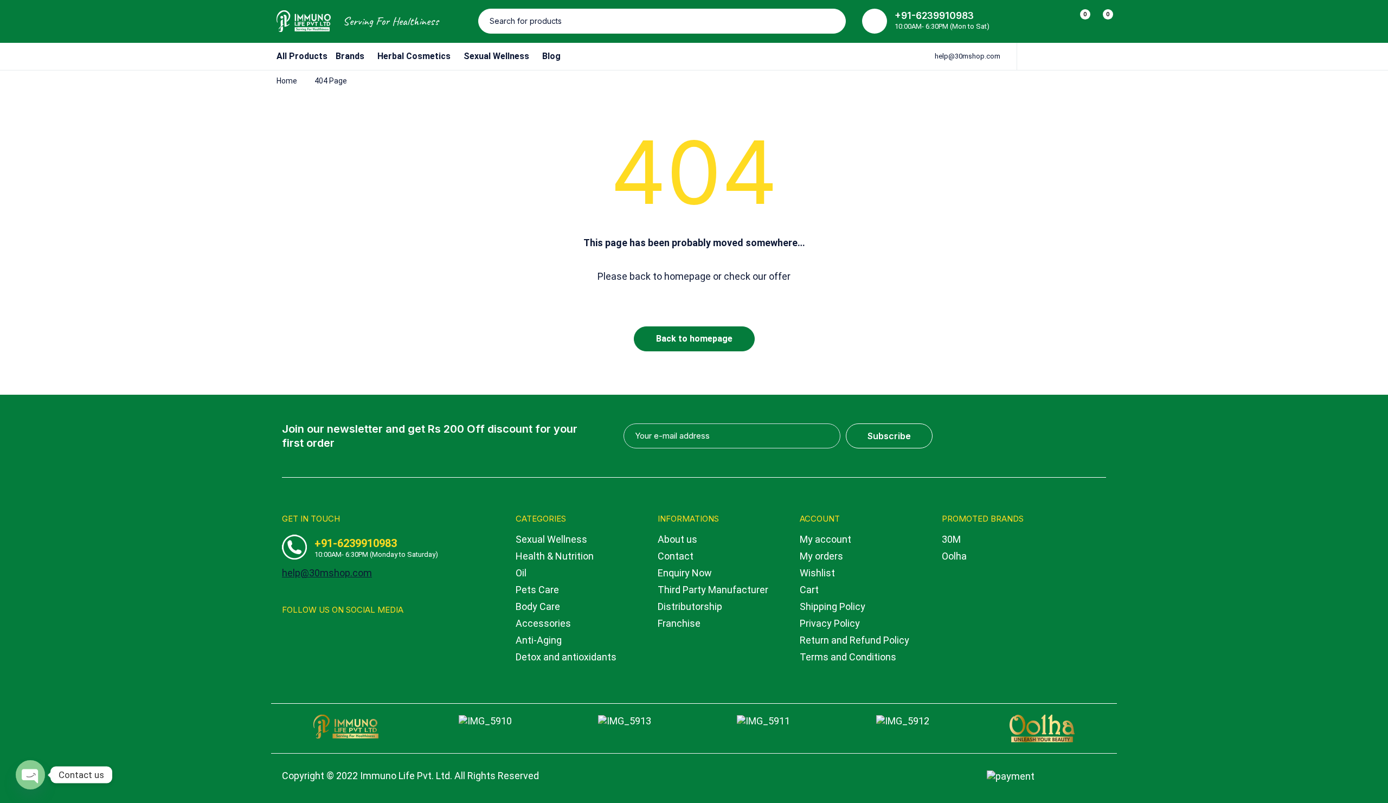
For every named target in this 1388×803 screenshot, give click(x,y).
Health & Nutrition (555, 556)
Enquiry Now (685, 573)
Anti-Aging (539, 640)
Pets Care (537, 589)
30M (951, 539)
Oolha (954, 556)
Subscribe (889, 436)
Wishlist (817, 573)
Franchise (679, 623)
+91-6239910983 (934, 15)
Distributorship (690, 606)
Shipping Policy (832, 606)
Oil (521, 573)
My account (825, 539)
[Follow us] (349, 635)
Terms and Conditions (848, 657)
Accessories (543, 623)
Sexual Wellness (551, 539)
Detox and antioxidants (566, 657)
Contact (675, 556)
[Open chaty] (30, 774)
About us (677, 539)
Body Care (538, 606)
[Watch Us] (307, 635)
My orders (821, 556)
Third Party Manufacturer (713, 589)
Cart (809, 589)
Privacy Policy (830, 623)
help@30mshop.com (967, 56)
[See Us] (286, 635)
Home (287, 80)
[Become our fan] (328, 635)
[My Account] (1056, 21)
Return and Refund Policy (854, 640)
